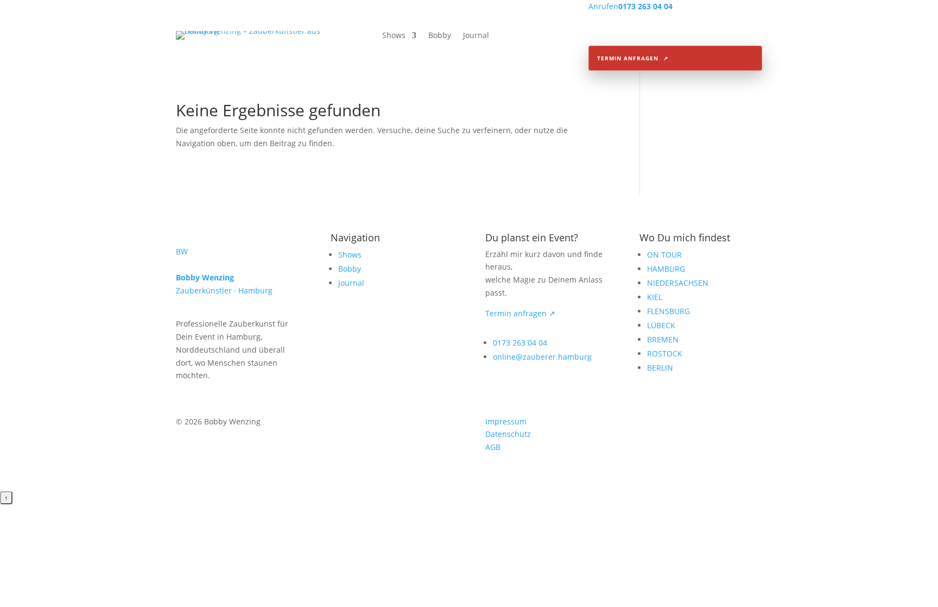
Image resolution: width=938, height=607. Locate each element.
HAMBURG (666, 269)
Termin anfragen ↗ (520, 313)
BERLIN (660, 367)
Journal (476, 36)
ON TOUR (664, 254)
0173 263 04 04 (520, 342)
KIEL (654, 297)
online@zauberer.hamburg (542, 357)
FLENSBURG (668, 311)
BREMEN (663, 339)
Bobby (439, 36)
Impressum (506, 421)
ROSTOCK (664, 353)
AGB (492, 447)
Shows (393, 36)
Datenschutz (508, 434)
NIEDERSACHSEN (677, 283)
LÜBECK (661, 325)
